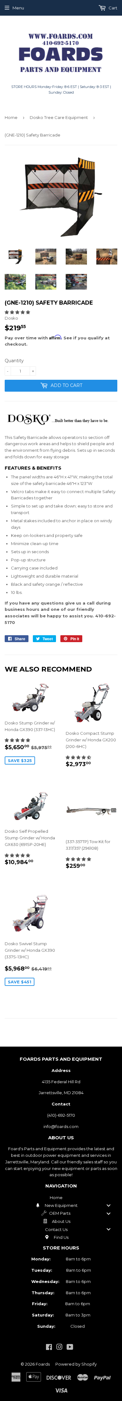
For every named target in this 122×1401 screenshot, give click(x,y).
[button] (17, 312)
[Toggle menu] (108, 1205)
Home (11, 117)
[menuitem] (61, 1197)
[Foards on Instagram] (59, 1347)
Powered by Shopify (76, 1364)
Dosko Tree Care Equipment (59, 117)
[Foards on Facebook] (49, 1347)
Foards (43, 1364)
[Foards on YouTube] (70, 1347)
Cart (112, 7)
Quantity (14, 360)
